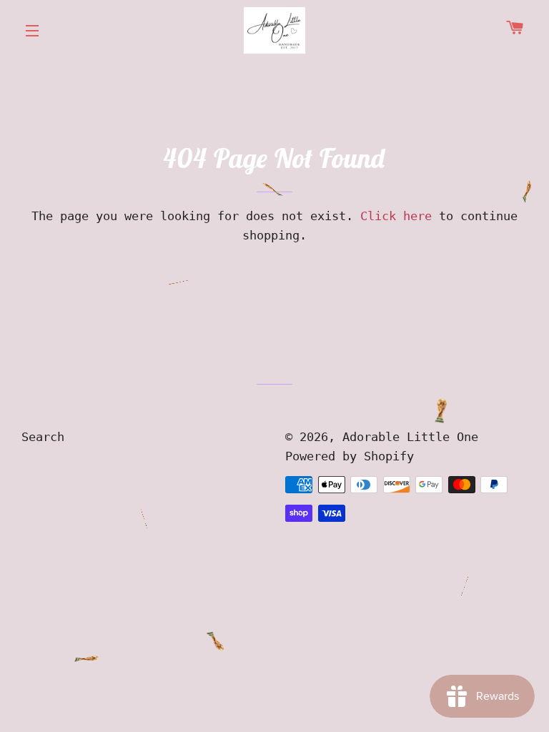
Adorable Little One (410, 437)
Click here (396, 216)
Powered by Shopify (349, 456)
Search (42, 437)
